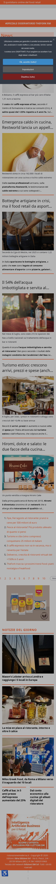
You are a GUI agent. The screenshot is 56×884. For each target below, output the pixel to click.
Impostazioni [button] (28, 69)
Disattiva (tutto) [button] (28, 76)
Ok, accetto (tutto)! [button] (28, 61)
